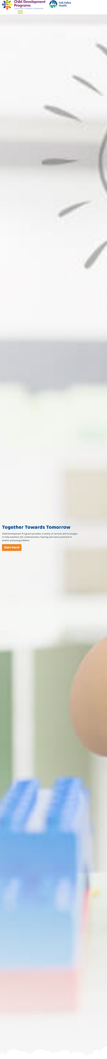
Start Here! (11, 547)
